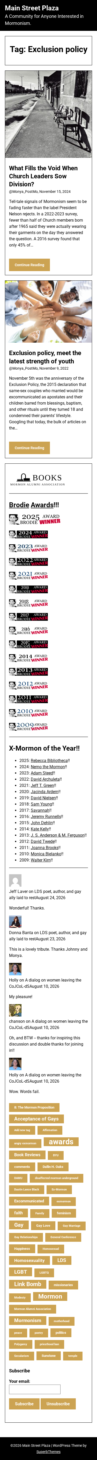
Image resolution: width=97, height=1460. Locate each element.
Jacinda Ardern (44, 791)
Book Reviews (27, 1154)
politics (61, 1333)
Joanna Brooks (44, 847)
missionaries (63, 1285)
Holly (13, 980)
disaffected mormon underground (56, 1178)
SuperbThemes (48, 1452)
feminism (64, 1213)
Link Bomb (27, 1284)
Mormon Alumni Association (32, 1309)
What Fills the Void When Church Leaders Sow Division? (43, 176)
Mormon (50, 1296)
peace (18, 1333)
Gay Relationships (26, 1237)
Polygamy (20, 1344)
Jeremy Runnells (46, 816)
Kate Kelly (40, 829)
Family (39, 1213)
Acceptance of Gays (36, 1119)
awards (61, 1141)
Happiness (22, 1249)
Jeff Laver (18, 891)
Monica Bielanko (46, 853)
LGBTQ (44, 1272)
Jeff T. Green (42, 785)
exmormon (64, 1201)
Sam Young (41, 804)
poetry (39, 1333)
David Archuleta (45, 779)
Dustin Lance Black (26, 1189)
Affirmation (50, 1130)
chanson (17, 1021)
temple (72, 1356)
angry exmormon (25, 1143)
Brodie (19, 505)
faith (18, 1212)
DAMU (18, 1178)
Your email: (19, 1381)
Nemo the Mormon (48, 766)
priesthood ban (49, 1344)
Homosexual (51, 1249)
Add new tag (22, 1130)
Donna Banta (21, 932)
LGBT (20, 1272)
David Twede (43, 841)
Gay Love (43, 1226)
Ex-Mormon (59, 1189)
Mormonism (27, 1320)
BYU (55, 1155)
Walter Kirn (41, 860)
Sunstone (49, 1356)
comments (22, 1167)
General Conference (63, 1237)
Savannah (40, 810)
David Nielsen (43, 797)
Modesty (20, 1297)
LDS (61, 1260)
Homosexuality (29, 1260)
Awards (42, 505)
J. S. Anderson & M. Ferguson (58, 835)
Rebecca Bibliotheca (49, 760)
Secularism (21, 1356)
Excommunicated (29, 1201)
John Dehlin (42, 822)
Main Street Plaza (32, 8)
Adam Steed (42, 773)
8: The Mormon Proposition (34, 1107)
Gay (19, 1225)
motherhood (61, 1321)
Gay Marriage (71, 1226)
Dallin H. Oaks (53, 1167)
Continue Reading (29, 265)
